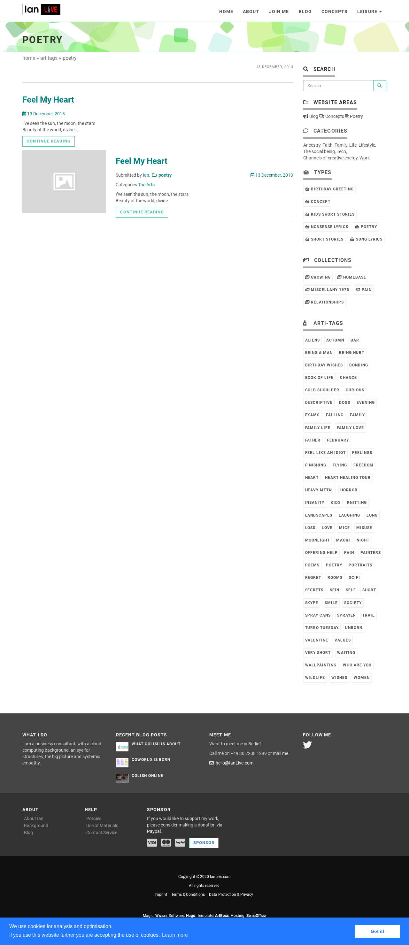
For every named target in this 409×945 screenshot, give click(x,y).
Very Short (318, 652)
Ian (146, 175)
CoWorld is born (151, 759)
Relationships (326, 302)
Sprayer (346, 615)
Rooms (335, 577)
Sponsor (203, 842)
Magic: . (155, 915)
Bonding (358, 365)
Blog (305, 11)
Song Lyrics (369, 239)
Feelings (362, 452)
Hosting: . (248, 915)
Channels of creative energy (330, 157)
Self (351, 590)
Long (372, 515)
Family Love (350, 428)
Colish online (147, 775)
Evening (366, 402)
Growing (320, 277)
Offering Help (321, 552)
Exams (312, 415)
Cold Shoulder (322, 390)
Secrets (314, 590)
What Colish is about (156, 744)
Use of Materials (102, 825)
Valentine (316, 640)
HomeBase (354, 277)
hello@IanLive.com (233, 762)
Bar (355, 340)
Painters (370, 552)
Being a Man (319, 352)
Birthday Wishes (324, 365)
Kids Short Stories (332, 214)
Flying (340, 465)
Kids (336, 502)
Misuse (364, 528)
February (338, 440)
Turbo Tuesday (322, 628)
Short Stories (326, 239)
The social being (319, 151)
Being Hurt (351, 352)
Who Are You (357, 665)
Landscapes (319, 515)
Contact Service (101, 832)
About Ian (33, 818)
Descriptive (319, 402)
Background (36, 825)
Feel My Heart (48, 99)
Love (327, 528)
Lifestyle (367, 145)
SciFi (354, 577)
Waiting (346, 652)
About (251, 11)
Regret (313, 577)
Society (353, 603)
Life (353, 145)
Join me (279, 11)
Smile (331, 603)
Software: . (182, 915)
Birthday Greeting (331, 189)
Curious (355, 390)
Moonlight (317, 540)
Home (226, 11)
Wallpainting (321, 665)
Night (363, 540)
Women (362, 677)
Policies (93, 818)
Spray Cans (318, 615)
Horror (349, 490)
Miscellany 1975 (329, 290)
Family (341, 145)
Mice (344, 528)
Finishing (316, 465)
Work (364, 157)
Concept (320, 201)
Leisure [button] (368, 11)
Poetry (356, 116)
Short (369, 590)
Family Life (318, 428)
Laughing (349, 515)
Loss (310, 528)
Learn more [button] (175, 935)
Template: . (213, 915)
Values (343, 640)
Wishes (339, 677)
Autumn (335, 340)
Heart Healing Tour (347, 477)
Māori (343, 540)
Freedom (363, 465)
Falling (334, 415)
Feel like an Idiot (325, 452)
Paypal (154, 831)
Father (313, 440)
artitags (49, 58)
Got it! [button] (377, 931)
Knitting (357, 502)
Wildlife (315, 677)
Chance (348, 377)
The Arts (146, 184)
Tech (341, 151)
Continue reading (49, 141)
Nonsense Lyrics (329, 227)
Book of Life (319, 377)
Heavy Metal (319, 490)
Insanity (315, 502)
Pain (366, 290)
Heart (312, 477)
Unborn (353, 628)
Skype (312, 603)
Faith (327, 145)
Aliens (312, 340)
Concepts (334, 11)
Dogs (344, 402)
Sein (334, 590)
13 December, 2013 (45, 113)
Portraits (360, 565)
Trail (368, 615)
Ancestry (311, 145)
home (28, 58)
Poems (312, 565)
